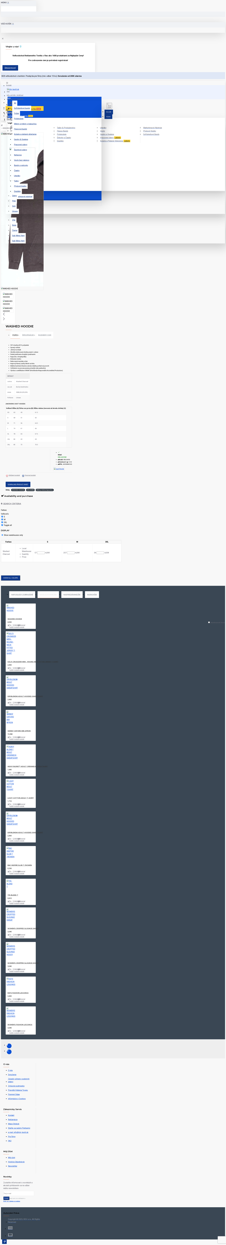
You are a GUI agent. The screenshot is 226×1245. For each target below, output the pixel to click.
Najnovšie (92, 594)
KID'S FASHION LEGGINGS (18, 993)
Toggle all (7, 525)
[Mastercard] (10, 1235)
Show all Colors (10, 578)
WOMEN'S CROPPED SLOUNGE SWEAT (23, 928)
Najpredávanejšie (72, 594)
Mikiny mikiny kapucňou (45, 490)
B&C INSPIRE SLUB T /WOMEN (20, 865)
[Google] (9, 1051)
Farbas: (4, 510)
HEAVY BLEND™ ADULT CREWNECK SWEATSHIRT (28, 766)
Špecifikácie (28, 335)
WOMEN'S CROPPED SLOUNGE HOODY (23, 963)
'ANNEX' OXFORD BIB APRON (19, 731)
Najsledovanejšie (48, 594)
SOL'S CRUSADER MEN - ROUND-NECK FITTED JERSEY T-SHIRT (33, 662)
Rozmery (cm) (44, 335)
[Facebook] (9, 1046)
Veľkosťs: (5, 514)
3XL (5, 522)
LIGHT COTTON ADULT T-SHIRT (21, 798)
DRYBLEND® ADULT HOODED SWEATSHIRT (25, 696)
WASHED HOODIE (18, 490)
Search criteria (12, 504)
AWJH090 (30, 490)
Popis (15, 335)
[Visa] (10, 1228)
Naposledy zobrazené (22, 594)
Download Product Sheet (18, 484)
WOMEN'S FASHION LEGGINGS (20, 1025)
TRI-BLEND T (13, 895)
